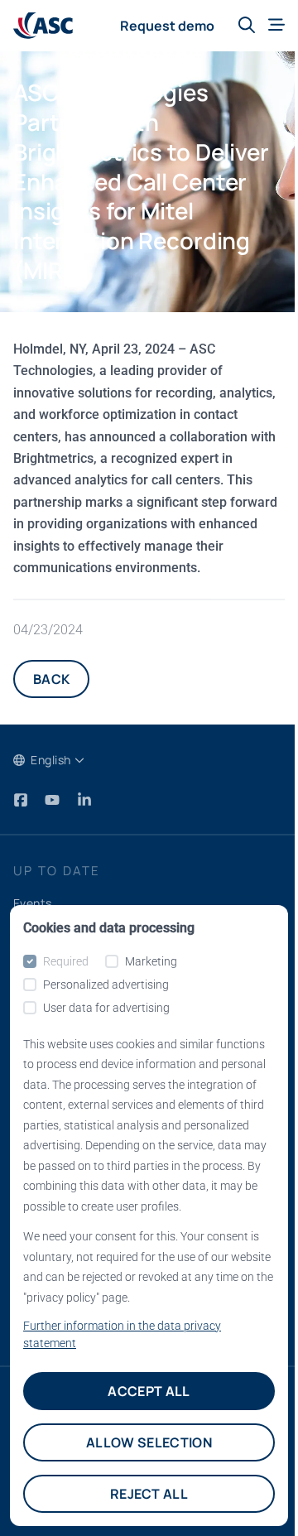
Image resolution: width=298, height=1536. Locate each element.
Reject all (149, 1494)
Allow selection (149, 1442)
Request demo (167, 26)
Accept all (149, 1391)
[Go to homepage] (43, 26)
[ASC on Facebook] (22, 799)
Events (32, 903)
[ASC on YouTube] (54, 799)
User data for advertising (106, 1007)
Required (66, 961)
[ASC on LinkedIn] (84, 799)
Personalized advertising (106, 984)
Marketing (151, 961)
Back (51, 679)
